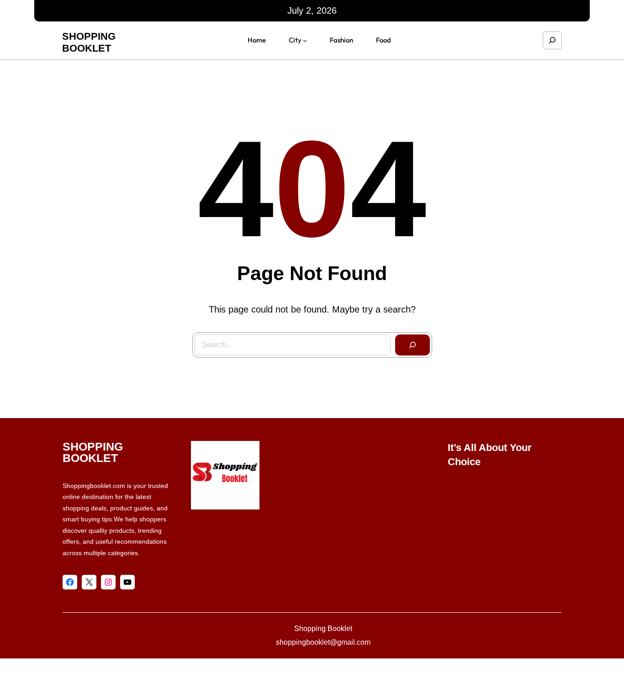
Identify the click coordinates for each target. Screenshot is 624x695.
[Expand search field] (552, 40)
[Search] (412, 344)
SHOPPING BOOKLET (89, 42)
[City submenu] (305, 40)
